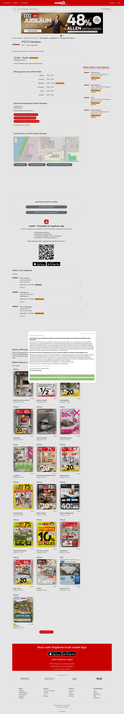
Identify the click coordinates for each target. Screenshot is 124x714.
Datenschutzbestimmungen (87, 333)
